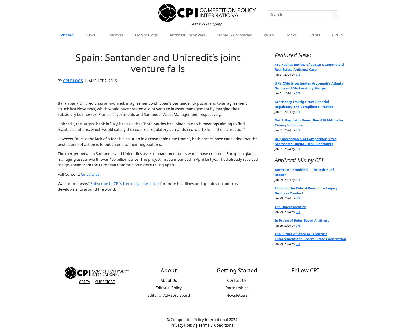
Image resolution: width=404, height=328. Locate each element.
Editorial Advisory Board (169, 295)
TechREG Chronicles (234, 35)
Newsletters (237, 295)
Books (291, 35)
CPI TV (337, 35)
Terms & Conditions (215, 325)
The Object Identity (290, 207)
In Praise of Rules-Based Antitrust (302, 220)
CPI (298, 75)
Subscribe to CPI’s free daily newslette (124, 183)
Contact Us (237, 280)
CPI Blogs (73, 80)
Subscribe (105, 281)
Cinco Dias (90, 174)
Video (269, 35)
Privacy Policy (183, 325)
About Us (169, 280)
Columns (115, 35)
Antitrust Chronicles (187, 35)
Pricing (67, 35)
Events (314, 35)
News (90, 35)
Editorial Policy (169, 287)
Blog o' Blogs (146, 35)
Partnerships (237, 287)
